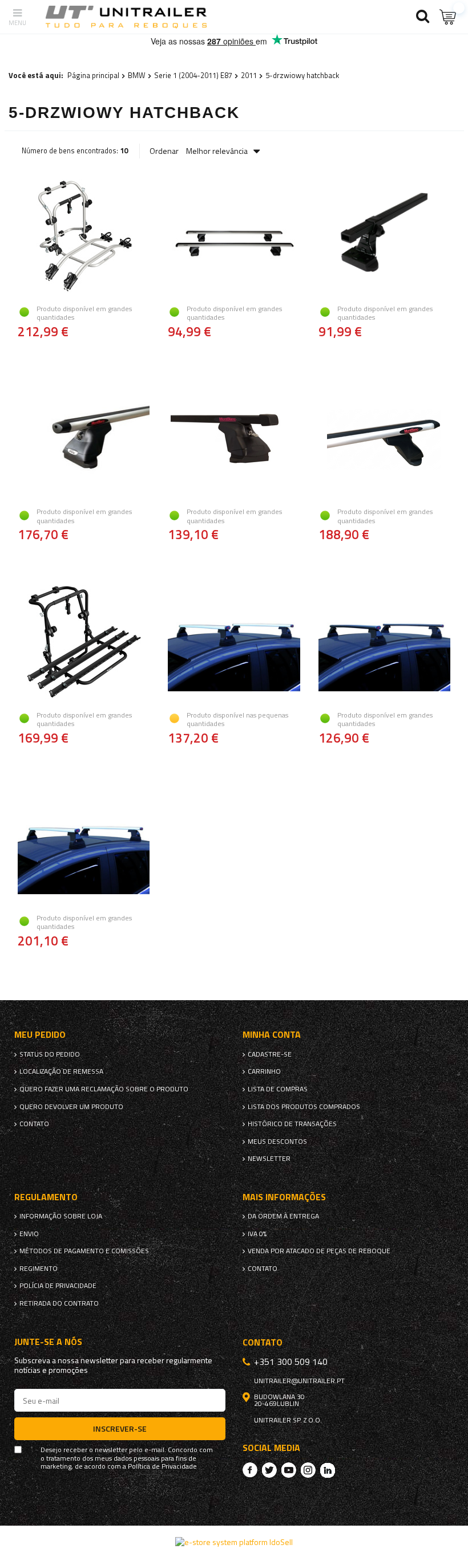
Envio (29, 1233)
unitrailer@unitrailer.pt (299, 1380)
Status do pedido (49, 1054)
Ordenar (164, 151)
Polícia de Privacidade (57, 1285)
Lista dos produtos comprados (304, 1106)
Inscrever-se (120, 1428)
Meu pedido (40, 1035)
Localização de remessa (61, 1071)
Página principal (93, 75)
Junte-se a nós (48, 1341)
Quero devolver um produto (71, 1106)
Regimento (38, 1268)
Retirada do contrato (59, 1303)
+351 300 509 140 (291, 1361)
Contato (34, 1123)
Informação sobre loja (60, 1216)
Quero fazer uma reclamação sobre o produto (103, 1089)
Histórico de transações (292, 1123)
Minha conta (272, 1035)
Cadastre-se (270, 1054)
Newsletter (269, 1158)
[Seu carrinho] (448, 17)
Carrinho (264, 1071)
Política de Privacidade (162, 1466)
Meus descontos (277, 1141)
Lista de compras (278, 1089)
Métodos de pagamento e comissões (84, 1251)
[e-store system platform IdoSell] (234, 1542)
